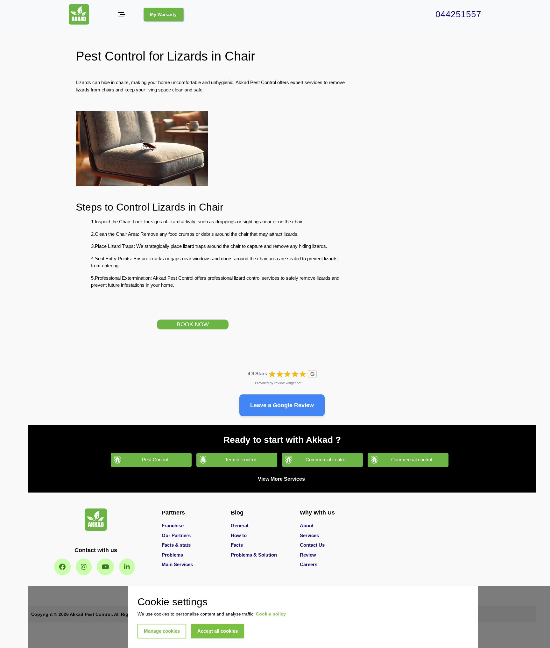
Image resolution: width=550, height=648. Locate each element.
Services (309, 535)
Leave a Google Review (282, 405)
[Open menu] (121, 14)
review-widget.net (287, 383)
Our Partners (176, 535)
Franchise (173, 525)
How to (239, 535)
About (307, 525)
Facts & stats (176, 545)
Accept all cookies (217, 631)
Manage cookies (162, 631)
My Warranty (163, 14)
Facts (237, 545)
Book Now (193, 324)
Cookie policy (271, 613)
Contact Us (312, 545)
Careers (308, 564)
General (239, 525)
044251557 (458, 14)
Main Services (177, 564)
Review (308, 555)
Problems (172, 555)
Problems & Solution (254, 555)
